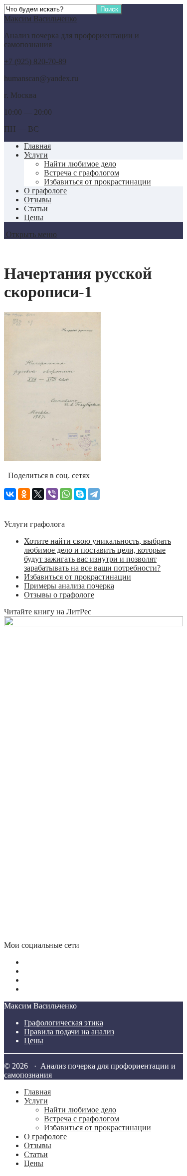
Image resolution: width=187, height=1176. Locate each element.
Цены (33, 217)
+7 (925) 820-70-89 (35, 61)
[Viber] (52, 494)
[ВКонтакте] (10, 494)
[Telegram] (94, 494)
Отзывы (37, 199)
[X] (38, 494)
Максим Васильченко (40, 18)
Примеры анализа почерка (69, 586)
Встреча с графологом (81, 172)
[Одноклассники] (24, 494)
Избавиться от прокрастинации (97, 181)
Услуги (36, 155)
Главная (37, 146)
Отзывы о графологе (59, 594)
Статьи (36, 208)
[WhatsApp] (66, 494)
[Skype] (80, 494)
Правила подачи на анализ (69, 1031)
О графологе (45, 190)
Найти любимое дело (80, 164)
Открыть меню (30, 234)
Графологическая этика (63, 1022)
